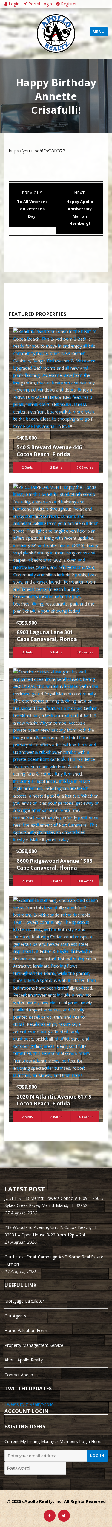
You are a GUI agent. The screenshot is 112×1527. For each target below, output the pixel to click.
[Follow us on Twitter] (64, 1516)
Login (13, 4)
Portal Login (39, 4)
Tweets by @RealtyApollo (29, 1404)
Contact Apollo (18, 1375)
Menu (99, 31)
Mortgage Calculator (24, 1301)
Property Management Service (33, 1345)
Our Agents (15, 1316)
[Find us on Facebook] (50, 1516)
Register (68, 4)
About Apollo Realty (23, 1360)
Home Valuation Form (25, 1330)
